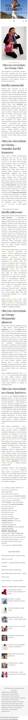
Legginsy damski (5, 692)
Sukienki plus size (6, 711)
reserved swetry (7, 529)
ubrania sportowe (6, 694)
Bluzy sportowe (14, 62)
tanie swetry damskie (19, 537)
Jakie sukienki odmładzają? (7, 514)
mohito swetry (7, 527)
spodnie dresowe (6, 696)
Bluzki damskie (5, 709)
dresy (3, 286)
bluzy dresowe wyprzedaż (8, 496)
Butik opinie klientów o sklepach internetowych (13, 701)
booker (3, 498)
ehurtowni (11, 303)
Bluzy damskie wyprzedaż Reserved (10, 494)
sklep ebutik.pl (9, 531)
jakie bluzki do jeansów (7, 508)
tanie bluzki (4, 535)
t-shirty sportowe (6, 698)
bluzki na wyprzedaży (7, 492)
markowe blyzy (17, 520)
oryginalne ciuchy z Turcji (12, 439)
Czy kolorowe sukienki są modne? (13, 498)
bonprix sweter (20, 496)
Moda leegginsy (13, 692)
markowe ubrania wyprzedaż (9, 524)
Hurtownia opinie (6, 699)
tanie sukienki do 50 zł (7, 537)
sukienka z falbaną (7, 253)
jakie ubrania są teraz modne (16, 703)
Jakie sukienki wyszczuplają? (8, 516)
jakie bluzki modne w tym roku (9, 510)
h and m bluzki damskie (17, 502)
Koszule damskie (13, 709)
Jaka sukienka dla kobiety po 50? (9, 506)
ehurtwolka (23, 498)
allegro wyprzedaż (6, 490)
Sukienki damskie (14, 699)
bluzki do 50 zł (14, 490)
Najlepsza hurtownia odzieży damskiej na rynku (13, 705)
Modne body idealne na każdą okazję (11, 570)
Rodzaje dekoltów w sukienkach (17, 698)
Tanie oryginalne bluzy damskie (15, 535)
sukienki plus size (16, 269)
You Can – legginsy (14, 7)
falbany (21, 239)
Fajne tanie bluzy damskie (7, 500)
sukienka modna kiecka (13, 299)
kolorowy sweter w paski (10, 518)
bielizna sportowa (14, 696)
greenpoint (17, 500)
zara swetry (21, 539)
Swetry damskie (18, 707)
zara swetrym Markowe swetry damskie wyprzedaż (12, 542)
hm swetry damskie (16, 504)
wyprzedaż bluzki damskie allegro (10, 539)
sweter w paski (6, 533)
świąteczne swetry (17, 545)
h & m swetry (6, 502)
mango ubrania (7, 521)
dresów (23, 286)
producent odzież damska (11, 470)
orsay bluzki (21, 527)
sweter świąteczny (17, 533)
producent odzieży (19, 274)
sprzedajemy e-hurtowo (17, 257)
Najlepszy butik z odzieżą (7, 707)
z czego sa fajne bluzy (6, 545)
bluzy (13, 290)
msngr (15, 527)
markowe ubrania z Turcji (8, 428)
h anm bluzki (5, 504)
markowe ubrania (7, 523)
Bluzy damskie (5, 703)
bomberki (8, 175)
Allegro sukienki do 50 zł (17, 487)
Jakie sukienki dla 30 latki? (8, 512)
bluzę (18, 294)
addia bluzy (8, 487)
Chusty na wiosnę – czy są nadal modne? (12, 580)
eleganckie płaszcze (17, 352)
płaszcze (11, 329)
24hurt (3, 487)
